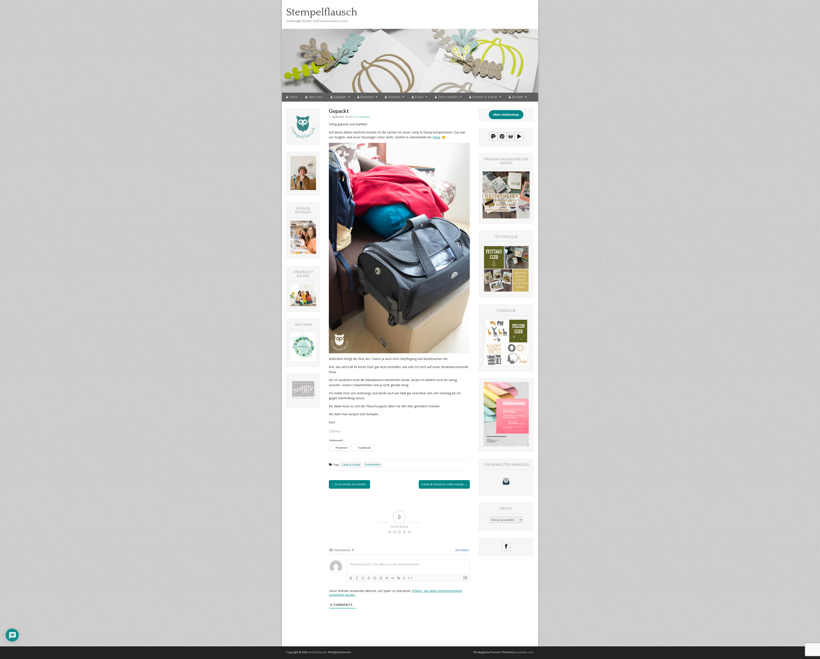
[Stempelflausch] (410, 46)
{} (404, 577)
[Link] (399, 578)
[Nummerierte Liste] (375, 578)
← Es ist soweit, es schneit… (349, 484)
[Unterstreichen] (363, 578)
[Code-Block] (393, 578)
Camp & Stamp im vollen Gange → (444, 484)
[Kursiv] (357, 578)
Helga (436, 137)
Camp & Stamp (351, 464)
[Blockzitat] (387, 578)
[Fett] (351, 578)
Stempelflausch (321, 12)
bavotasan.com (523, 652)
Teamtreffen (372, 464)
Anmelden (461, 550)
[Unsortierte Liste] (381, 578)
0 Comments (362, 116)
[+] (410, 577)
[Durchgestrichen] (369, 578)
